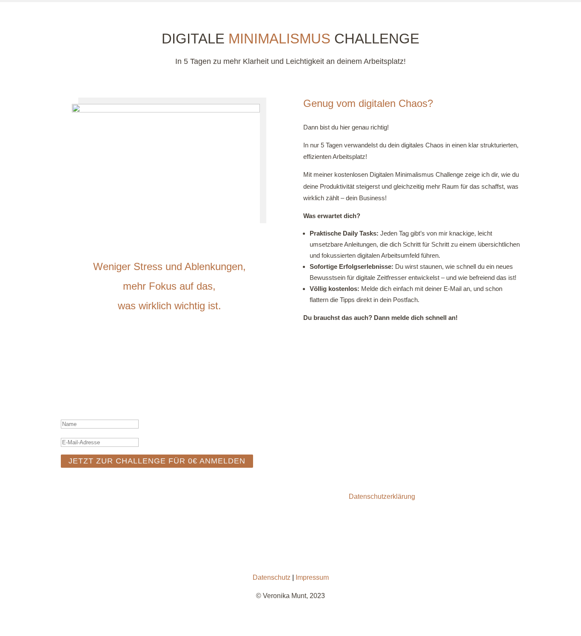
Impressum (312, 577)
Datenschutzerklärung (382, 496)
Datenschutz (271, 577)
